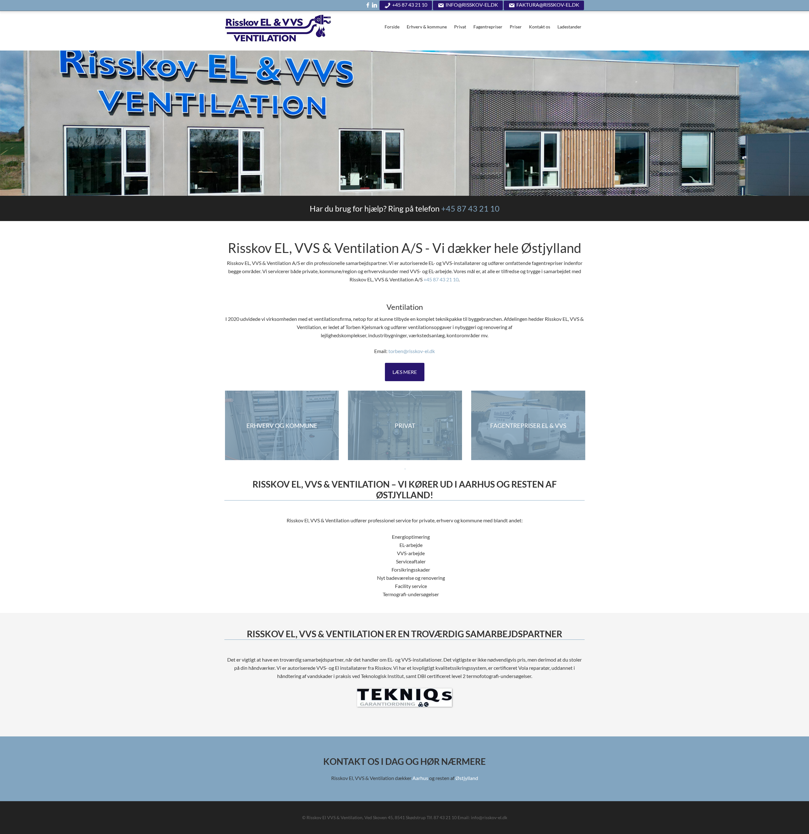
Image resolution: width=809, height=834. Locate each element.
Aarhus (420, 778)
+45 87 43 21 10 (409, 5)
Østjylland (466, 778)
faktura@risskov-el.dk (547, 5)
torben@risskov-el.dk (411, 351)
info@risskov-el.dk (472, 5)
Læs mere (404, 372)
